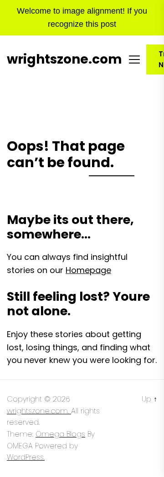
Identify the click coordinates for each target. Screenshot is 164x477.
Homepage (88, 270)
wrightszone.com (64, 59)
